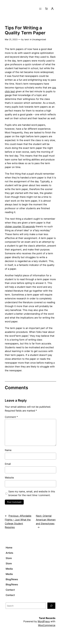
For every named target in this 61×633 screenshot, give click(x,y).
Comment (11, 417)
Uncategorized (39, 39)
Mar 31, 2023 (11, 39)
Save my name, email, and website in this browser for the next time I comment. (31, 493)
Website (9, 477)
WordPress (44, 621)
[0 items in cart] (46, 9)
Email (8, 463)
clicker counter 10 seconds (20, 226)
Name (8, 450)
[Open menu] (40, 8)
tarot (26, 39)
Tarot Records (47, 618)
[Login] (52, 9)
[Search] (51, 606)
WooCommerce (46, 625)
